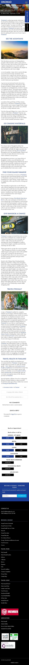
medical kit (8, 372)
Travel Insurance (4, 542)
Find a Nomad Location (6, 554)
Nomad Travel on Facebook (7, 523)
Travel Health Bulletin (5, 595)
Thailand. (4, 323)
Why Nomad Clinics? (5, 583)
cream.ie (16, 662)
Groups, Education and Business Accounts (10, 540)
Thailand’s (4, 20)
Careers (3, 545)
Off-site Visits (14, 472)
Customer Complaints (5, 571)
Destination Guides (8, 387)
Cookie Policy (4, 576)
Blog (6, 10)
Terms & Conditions (5, 569)
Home (2, 10)
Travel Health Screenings (14, 460)
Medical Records (4, 600)
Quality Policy (4, 603)
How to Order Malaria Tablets (7, 626)
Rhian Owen (6, 13)
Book (7, 438)
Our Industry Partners (5, 538)
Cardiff (14, 447)
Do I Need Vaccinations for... (14, 397)
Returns (2, 562)
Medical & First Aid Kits (6, 628)
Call (21, 438)
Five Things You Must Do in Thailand (14, 7)
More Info (8, 462)
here (7, 366)
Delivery (3, 557)
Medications (5, 618)
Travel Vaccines (4, 591)
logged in (13, 414)
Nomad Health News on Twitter (7, 528)
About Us (3, 530)
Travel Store (5, 549)
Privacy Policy (4, 574)
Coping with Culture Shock (15, 392)
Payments (3, 564)
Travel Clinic (5, 580)
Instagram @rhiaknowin (10, 383)
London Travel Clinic (5, 588)
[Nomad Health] (6, 2)
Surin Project (10, 335)
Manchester (14, 453)
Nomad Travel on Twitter (6, 526)
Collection (3, 559)
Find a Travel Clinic (5, 586)
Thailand (11, 28)
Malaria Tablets (4, 624)
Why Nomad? (4, 552)
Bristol (14, 441)
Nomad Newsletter (5, 533)
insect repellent (21, 150)
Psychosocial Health (14, 466)
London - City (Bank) (14, 435)
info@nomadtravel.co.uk (9, 511)
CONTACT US (5, 508)
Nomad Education (5, 535)
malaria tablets (21, 371)
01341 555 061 (11, 513)
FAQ (2, 566)
